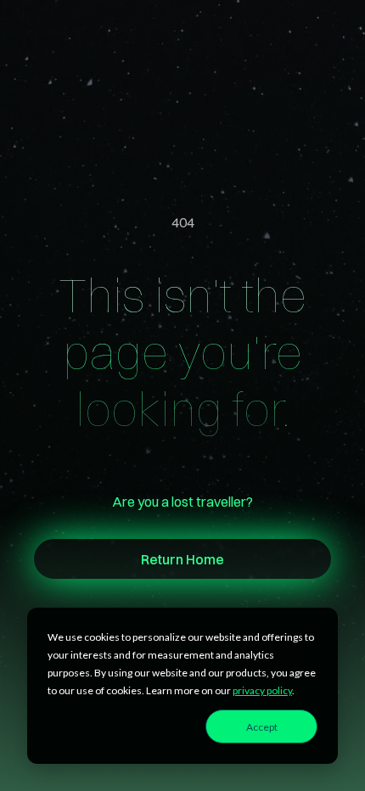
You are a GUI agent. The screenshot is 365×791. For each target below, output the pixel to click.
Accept (262, 727)
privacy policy (262, 690)
